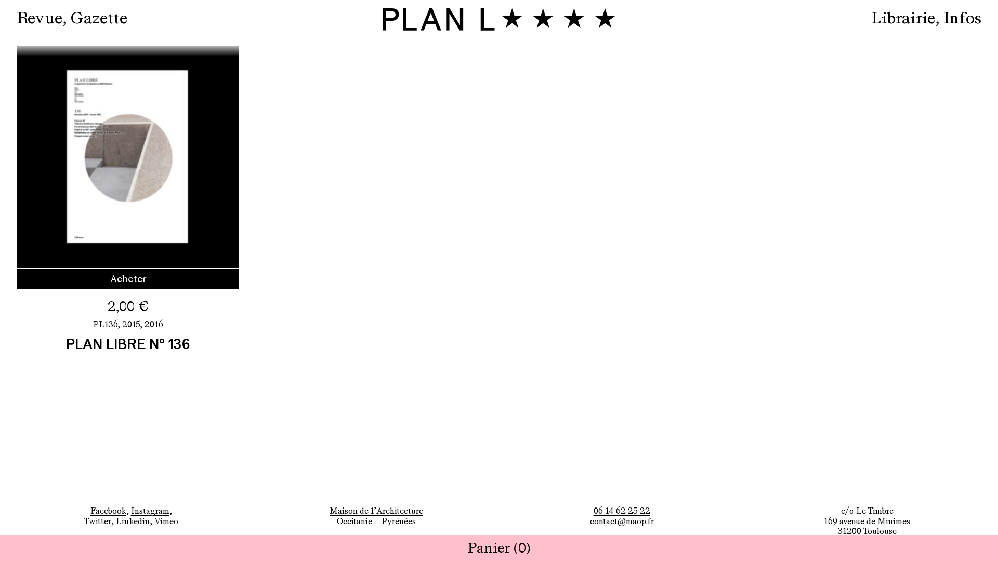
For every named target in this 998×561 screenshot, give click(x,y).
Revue (39, 18)
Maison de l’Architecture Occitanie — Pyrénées (376, 516)
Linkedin (133, 521)
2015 (131, 324)
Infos (962, 18)
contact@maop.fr (622, 521)
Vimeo (166, 521)
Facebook (108, 511)
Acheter (128, 279)
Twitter (97, 521)
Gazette (99, 18)
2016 (154, 324)
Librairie (903, 18)
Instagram (150, 511)
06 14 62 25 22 (622, 511)
